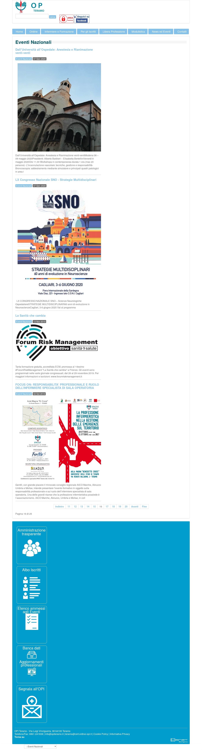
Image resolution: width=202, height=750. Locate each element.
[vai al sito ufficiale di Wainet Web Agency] (179, 740)
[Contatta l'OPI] (32, 706)
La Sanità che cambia (30, 315)
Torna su (19, 737)
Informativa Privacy (120, 734)
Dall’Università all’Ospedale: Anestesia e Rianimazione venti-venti (54, 51)
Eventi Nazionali (23, 58)
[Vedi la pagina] (32, 587)
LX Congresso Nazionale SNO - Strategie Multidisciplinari (55, 179)
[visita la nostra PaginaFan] (66, 18)
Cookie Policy (100, 734)
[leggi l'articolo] (32, 547)
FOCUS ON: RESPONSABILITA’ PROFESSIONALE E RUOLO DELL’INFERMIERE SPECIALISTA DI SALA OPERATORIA (57, 386)
